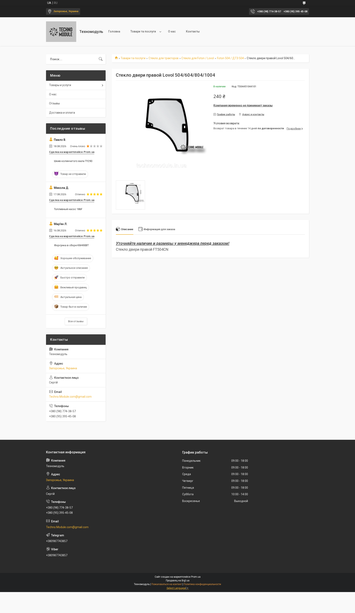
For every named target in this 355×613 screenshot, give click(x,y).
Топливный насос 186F (68, 209)
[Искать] (101, 59)
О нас (172, 31)
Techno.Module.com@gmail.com (70, 396)
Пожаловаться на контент (166, 584)
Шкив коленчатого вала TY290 (73, 161)
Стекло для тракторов (164, 58)
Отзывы (54, 103)
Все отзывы (76, 321)
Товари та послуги (143, 31)
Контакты (193, 31)
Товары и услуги (60, 85)
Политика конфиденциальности (202, 584)
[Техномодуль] (61, 31)
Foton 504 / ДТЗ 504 (230, 58)
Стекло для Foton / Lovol (197, 58)
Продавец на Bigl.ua (177, 580)
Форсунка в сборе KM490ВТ (71, 245)
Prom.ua (196, 576)
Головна (114, 31)
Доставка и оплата (62, 112)
